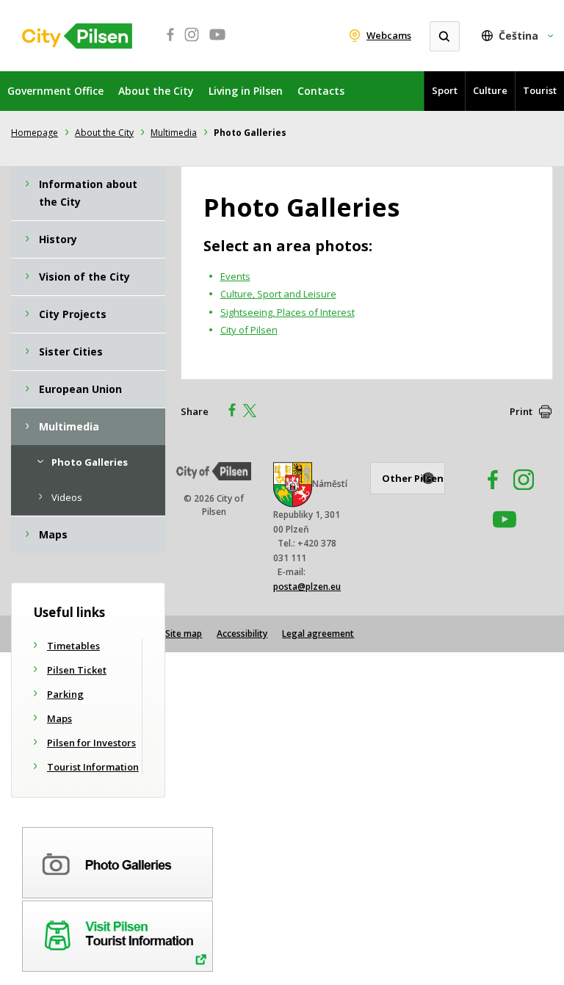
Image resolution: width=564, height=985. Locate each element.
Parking (65, 694)
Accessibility (242, 633)
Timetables (73, 645)
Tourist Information (93, 766)
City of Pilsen (249, 329)
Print (521, 411)
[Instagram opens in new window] (191, 42)
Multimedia (174, 132)
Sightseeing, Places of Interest (287, 312)
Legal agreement (318, 633)
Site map (183, 633)
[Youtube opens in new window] (217, 42)
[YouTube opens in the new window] (504, 533)
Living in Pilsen (246, 91)
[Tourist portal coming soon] (117, 934)
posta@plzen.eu (307, 586)
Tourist (540, 90)
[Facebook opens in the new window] (486, 494)
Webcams (388, 35)
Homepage (34, 132)
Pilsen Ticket (76, 669)
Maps (59, 718)
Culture (490, 90)
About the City (156, 91)
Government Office (55, 91)
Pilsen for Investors (91, 742)
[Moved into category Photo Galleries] (117, 860)
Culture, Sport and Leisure (278, 293)
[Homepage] (77, 36)
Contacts (320, 91)
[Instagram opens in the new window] (523, 494)
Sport (445, 90)
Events (235, 276)
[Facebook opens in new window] (166, 42)
